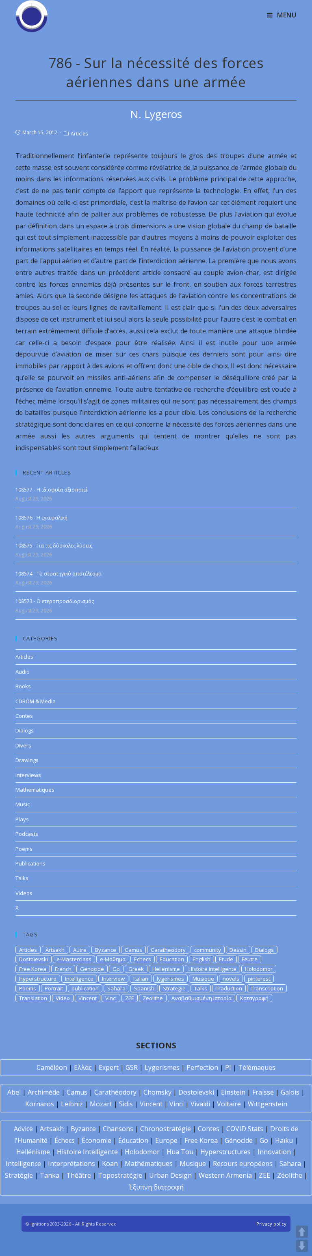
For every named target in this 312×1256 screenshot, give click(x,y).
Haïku (284, 1140)
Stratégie (19, 1175)
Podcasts (26, 833)
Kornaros (39, 1103)
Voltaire (229, 1103)
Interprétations (71, 1163)
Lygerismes (162, 1067)
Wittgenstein (267, 1103)
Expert (109, 1067)
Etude (226, 959)
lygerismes (170, 978)
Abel (14, 1092)
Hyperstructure (37, 978)
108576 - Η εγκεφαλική (41, 517)
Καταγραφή (254, 998)
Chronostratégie (165, 1128)
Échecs (64, 1140)
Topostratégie (120, 1175)
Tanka (49, 1175)
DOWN (302, 1246)
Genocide (92, 969)
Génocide (239, 1140)
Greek (136, 969)
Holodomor (259, 969)
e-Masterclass (73, 959)
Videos (23, 893)
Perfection (202, 1067)
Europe (166, 1140)
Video (63, 998)
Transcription (267, 988)
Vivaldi (200, 1103)
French (63, 969)
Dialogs (24, 730)
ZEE (129, 998)
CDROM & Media (35, 701)
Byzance (105, 949)
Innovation (274, 1151)
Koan (110, 1163)
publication (85, 988)
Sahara (116, 988)
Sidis (126, 1103)
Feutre (250, 959)
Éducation (133, 1140)
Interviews (28, 775)
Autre (80, 949)
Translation (33, 998)
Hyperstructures (225, 1151)
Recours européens (243, 1163)
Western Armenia (225, 1175)
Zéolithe (289, 1175)
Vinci (111, 998)
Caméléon (52, 1067)
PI (228, 1067)
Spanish (144, 988)
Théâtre (78, 1175)
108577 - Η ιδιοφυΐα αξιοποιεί (51, 489)
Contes (24, 715)
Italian (140, 978)
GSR (132, 1067)
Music (22, 804)
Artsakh (55, 949)
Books (23, 686)
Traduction (229, 988)
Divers (23, 745)
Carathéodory (115, 1092)
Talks (21, 878)
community (207, 949)
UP (302, 1232)
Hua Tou (180, 1151)
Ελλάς (83, 1067)
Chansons (118, 1128)
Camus (133, 949)
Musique (203, 978)
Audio (22, 671)
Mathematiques (34, 789)
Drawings (27, 760)
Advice (23, 1128)
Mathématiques (149, 1163)
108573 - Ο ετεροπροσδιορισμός (54, 601)
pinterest (259, 978)
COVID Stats (244, 1128)
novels (231, 978)
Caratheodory (168, 949)
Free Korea (32, 969)
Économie (96, 1140)
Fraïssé (263, 1092)
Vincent (87, 998)
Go (116, 969)
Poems (23, 848)
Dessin (238, 949)
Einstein (233, 1092)
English (201, 959)
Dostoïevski (196, 1092)
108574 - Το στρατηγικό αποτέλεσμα (58, 573)
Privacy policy (271, 1224)
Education (172, 959)
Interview (113, 978)
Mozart (101, 1103)
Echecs (142, 959)
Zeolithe (153, 998)
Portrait (54, 988)
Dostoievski (33, 959)
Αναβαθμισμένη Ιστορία (201, 998)
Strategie (174, 988)
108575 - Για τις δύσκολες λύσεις (53, 545)
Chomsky (157, 1092)
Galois (290, 1092)
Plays (22, 819)
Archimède (44, 1092)
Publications (30, 863)
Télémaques (256, 1067)
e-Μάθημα (113, 959)
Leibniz (72, 1103)
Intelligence (79, 978)
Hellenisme (166, 969)
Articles (79, 133)
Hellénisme (33, 1151)
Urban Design (170, 1175)
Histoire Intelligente (212, 969)
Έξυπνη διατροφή (156, 1187)
